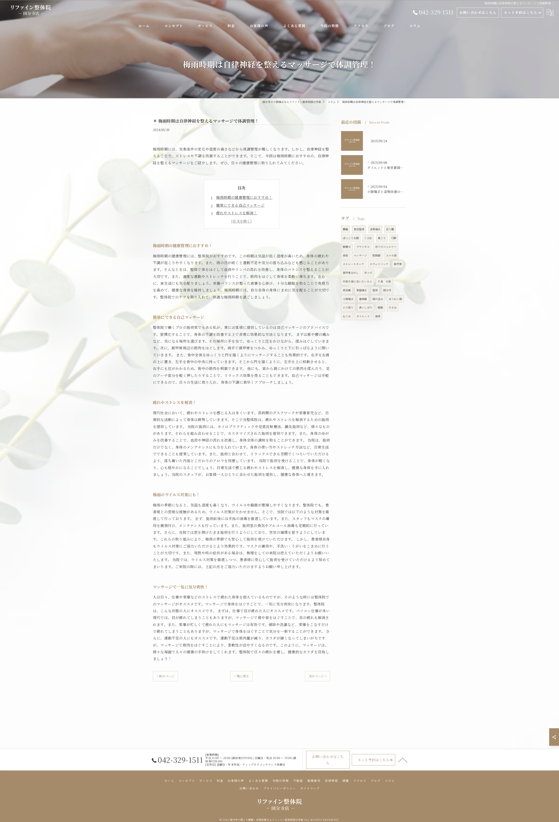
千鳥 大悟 (384, 281)
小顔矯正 (348, 299)
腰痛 (345, 229)
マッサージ (360, 255)
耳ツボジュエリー (386, 246)
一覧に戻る (241, 676)
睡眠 (380, 307)
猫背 (377, 316)
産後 (345, 255)
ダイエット (363, 316)
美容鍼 (347, 290)
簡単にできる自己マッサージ (240, 205)
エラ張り (348, 307)
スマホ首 (391, 255)
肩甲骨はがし (351, 272)
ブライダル (363, 246)
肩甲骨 (398, 264)
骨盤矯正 (361, 290)
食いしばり (365, 307)
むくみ (347, 316)
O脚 (393, 238)
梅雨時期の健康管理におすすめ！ (244, 197)
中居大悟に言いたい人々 (357, 281)
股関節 (377, 255)
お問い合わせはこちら (478, 12)
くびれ (368, 238)
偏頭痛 (363, 299)
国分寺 (387, 290)
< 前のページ (165, 676)
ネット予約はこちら (520, 12)
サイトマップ (310, 788)
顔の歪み (378, 299)
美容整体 (359, 229)
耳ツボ (368, 272)
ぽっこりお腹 (351, 238)
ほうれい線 (395, 299)
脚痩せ (347, 246)
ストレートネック (353, 264)
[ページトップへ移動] (403, 759)
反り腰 (390, 229)
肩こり (382, 238)
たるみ (393, 307)
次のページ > (318, 676)
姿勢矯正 (375, 229)
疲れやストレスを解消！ (236, 212)
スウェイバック (379, 264)
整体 (375, 290)
